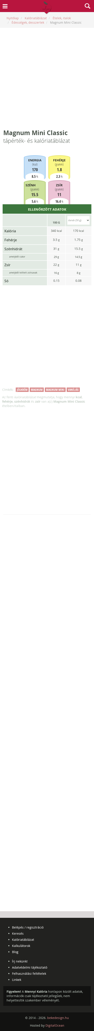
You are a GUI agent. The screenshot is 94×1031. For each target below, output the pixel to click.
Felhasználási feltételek (29, 973)
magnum (37, 390)
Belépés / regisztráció (28, 927)
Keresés (18, 933)
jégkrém (22, 390)
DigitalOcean (54, 1025)
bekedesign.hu (58, 1018)
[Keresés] (87, 6)
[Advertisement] (47, 78)
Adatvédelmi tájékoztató (29, 967)
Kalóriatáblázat (23, 940)
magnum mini (55, 390)
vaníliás (73, 390)
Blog (15, 952)
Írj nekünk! (20, 961)
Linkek (16, 980)
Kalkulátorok (21, 946)
